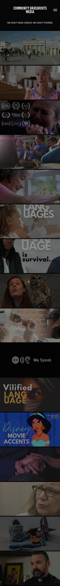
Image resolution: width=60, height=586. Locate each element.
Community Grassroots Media (30, 10)
